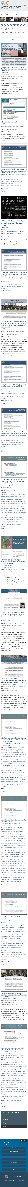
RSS (14, 1166)
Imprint (5, 1180)
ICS (14, 1169)
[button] (14, 1133)
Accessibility (22, 1180)
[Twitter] (11, 24)
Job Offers (14, 1158)
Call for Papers (14, 1162)
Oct (14, 36)
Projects (5, 1119)
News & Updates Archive (14, 1155)
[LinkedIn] (5, 24)
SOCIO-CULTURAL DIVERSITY (11, 1112)
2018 (13, 39)
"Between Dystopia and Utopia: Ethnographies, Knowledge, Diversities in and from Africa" (13, 561)
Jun (23, 32)
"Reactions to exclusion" (9, 122)
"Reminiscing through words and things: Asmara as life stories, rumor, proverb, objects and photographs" (14, 170)
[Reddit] (8, 24)
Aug (6, 36)
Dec (22, 36)
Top (25, 1140)
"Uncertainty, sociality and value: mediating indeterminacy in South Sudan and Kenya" (14, 274)
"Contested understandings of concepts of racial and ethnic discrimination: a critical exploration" (13, 739)
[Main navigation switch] (25, 5)
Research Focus (7, 1116)
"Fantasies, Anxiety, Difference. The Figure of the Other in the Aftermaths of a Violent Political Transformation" (13, 680)
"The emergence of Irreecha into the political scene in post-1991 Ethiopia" (13, 385)
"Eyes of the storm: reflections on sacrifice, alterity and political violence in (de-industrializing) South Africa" (13, 614)
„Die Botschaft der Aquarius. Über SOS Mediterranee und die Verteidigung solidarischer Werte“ (14, 68)
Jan (3, 32)
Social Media (5, 1145)
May (19, 32)
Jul (2, 36)
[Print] (24, 24)
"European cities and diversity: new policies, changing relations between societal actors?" (14, 994)
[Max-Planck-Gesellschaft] (7, 1176)
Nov (18, 36)
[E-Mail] (20, 24)
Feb (7, 32)
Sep (10, 36)
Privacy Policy (12, 1180)
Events (5, 1126)
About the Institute (14, 1151)
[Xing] (17, 24)
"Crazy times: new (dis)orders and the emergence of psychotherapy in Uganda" (14, 433)
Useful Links (5, 1142)
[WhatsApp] (14, 24)
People (5, 1123)
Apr (15, 32)
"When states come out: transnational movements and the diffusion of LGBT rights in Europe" (13, 481)
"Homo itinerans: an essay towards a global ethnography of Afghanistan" (12, 1048)
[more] (10, 93)
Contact (14, 1147)
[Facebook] (2, 24)
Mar (11, 32)
